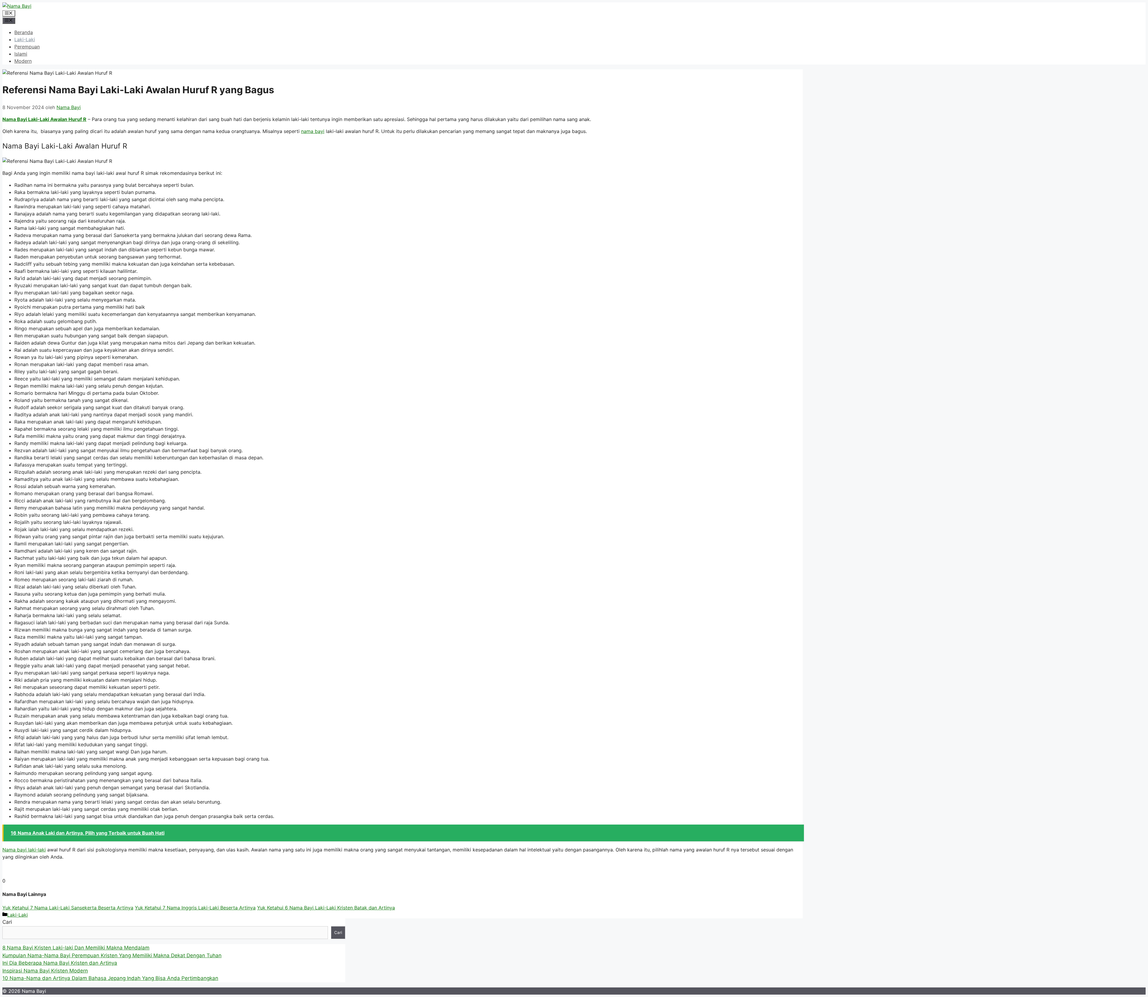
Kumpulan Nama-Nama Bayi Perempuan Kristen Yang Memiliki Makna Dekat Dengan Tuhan (112, 955)
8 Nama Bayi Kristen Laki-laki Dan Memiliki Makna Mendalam (75, 948)
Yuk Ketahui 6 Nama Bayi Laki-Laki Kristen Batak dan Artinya (326, 908)
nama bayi (312, 131)
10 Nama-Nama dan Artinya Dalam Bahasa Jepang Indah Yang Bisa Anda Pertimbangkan (110, 978)
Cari (7, 922)
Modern (23, 61)
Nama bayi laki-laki (24, 850)
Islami (20, 54)
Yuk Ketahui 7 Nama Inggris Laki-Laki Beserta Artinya (195, 908)
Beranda (23, 32)
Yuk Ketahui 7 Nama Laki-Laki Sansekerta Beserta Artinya (67, 908)
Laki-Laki (24, 39)
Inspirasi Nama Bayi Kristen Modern (45, 971)
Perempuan (27, 47)
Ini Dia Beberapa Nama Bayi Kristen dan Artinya (59, 963)
